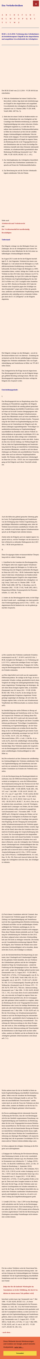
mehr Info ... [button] (18, 1347)
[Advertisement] (20, 66)
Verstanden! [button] (20, 1353)
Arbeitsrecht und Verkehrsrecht (13, 223)
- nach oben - (6, 1332)
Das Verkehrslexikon (12, 5)
